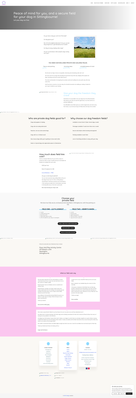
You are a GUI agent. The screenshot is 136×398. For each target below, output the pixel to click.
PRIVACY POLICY (68, 367)
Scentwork (68, 354)
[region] (122, 390)
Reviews (68, 361)
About (68, 351)
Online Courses (68, 360)
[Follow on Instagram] (89, 368)
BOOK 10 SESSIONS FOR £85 (68, 232)
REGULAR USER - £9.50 (68, 227)
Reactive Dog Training (68, 353)
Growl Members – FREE (47, 172)
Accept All (129, 393)
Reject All (122, 393)
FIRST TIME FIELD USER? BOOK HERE (68, 223)
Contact (68, 365)
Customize (115, 393)
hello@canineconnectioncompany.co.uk (87, 352)
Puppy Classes (68, 358)
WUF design (66, 395)
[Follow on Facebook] (86, 368)
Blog (68, 363)
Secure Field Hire (68, 356)
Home (68, 349)
